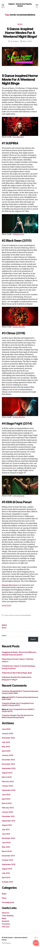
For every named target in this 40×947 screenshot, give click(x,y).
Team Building (7, 916)
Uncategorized (8, 902)
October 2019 (7, 860)
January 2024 (7, 755)
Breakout (5, 921)
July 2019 (6, 873)
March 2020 (7, 851)
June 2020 (6, 843)
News (4, 898)
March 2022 (7, 803)
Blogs (20, 24)
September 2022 (8, 790)
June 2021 (6, 834)
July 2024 (6, 742)
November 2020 (8, 838)
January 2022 (7, 812)
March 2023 (7, 777)
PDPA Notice (6, 943)
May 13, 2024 (27, 41)
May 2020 (6, 847)
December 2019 (8, 856)
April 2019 (6, 877)
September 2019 (8, 864)
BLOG (4, 628)
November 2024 (8, 738)
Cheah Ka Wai (7, 691)
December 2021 (8, 816)
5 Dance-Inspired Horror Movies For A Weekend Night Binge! (20, 33)
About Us (5, 913)
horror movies (9, 615)
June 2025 (6, 729)
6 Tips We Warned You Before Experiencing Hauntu (17, 716)
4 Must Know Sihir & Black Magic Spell (17, 673)
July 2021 (6, 829)
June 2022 (6, 795)
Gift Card (5, 927)
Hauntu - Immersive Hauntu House (20, 5)
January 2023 (7, 786)
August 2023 (7, 773)
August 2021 (7, 825)
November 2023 (8, 764)
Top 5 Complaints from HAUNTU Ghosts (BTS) (18, 704)
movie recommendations (22, 615)
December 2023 (8, 760)
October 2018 (7, 882)
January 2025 (7, 733)
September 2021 (8, 821)
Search (4, 635)
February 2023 (8, 781)
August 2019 (7, 869)
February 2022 (8, 808)
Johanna (16, 41)
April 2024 (6, 751)
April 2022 (6, 799)
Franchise (6, 924)
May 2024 (6, 747)
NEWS (4, 625)
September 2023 (9, 768)
